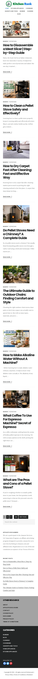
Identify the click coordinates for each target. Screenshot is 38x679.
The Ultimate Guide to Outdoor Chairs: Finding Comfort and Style (19, 297)
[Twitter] (7, 663)
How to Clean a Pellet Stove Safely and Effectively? (18, 109)
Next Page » (23, 517)
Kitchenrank (29, 672)
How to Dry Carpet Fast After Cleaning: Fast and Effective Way (17, 172)
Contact (6, 610)
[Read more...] (7, 72)
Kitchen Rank (19, 4)
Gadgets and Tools (10, 646)
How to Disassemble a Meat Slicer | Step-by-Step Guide (18, 49)
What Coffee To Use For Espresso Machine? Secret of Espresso (17, 421)
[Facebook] (4, 663)
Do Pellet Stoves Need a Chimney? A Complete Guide (18, 234)
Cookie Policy (8, 613)
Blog (5, 637)
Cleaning (6, 640)
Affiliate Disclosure (10, 607)
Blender (6, 635)
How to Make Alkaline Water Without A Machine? (18, 359)
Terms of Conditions (10, 622)
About (5, 605)
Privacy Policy (8, 619)
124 (16, 517)
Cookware (7, 643)
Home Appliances (9, 649)
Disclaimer (7, 616)
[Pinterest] (11, 663)
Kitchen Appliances (10, 651)
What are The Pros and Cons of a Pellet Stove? (17, 484)
